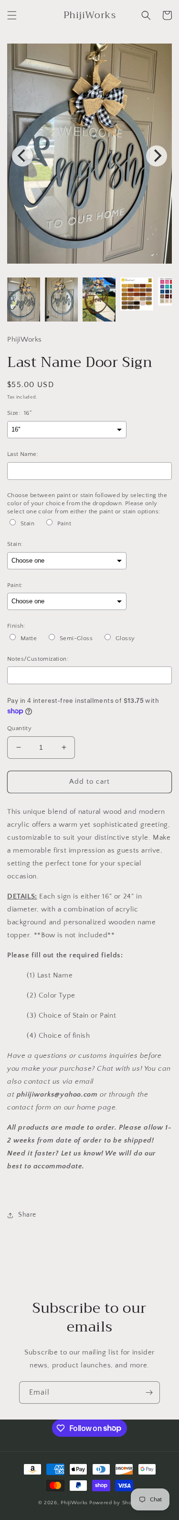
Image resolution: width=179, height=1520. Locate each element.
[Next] (156, 155)
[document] (89, 156)
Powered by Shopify (115, 1503)
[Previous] (22, 155)
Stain (27, 523)
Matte (29, 638)
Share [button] (27, 1215)
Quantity (19, 728)
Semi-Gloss (76, 638)
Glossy (125, 638)
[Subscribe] (148, 1392)
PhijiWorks (74, 1503)
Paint (64, 523)
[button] (11, 15)
